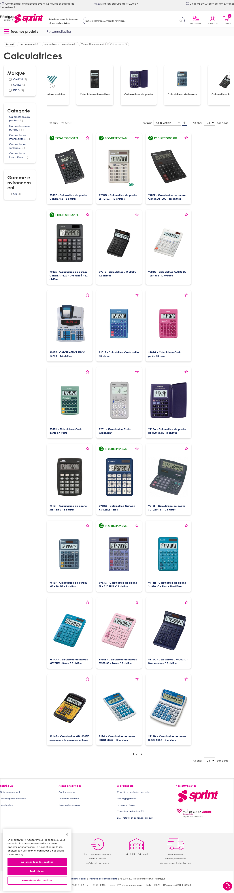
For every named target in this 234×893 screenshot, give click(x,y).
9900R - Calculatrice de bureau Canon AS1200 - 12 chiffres (167, 196)
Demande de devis (68, 798)
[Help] (227, 886)
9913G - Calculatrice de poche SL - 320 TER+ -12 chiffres (118, 584)
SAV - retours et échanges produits (135, 817)
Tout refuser (37, 871)
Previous (52, 86)
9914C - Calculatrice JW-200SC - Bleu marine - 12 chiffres (168, 661)
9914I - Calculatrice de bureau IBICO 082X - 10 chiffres (117, 738)
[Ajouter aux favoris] (87, 139)
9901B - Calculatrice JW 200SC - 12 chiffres (118, 273)
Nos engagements (127, 798)
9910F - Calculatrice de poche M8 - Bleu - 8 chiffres (68, 507)
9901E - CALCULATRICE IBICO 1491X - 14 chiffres (67, 354)
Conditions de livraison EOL (131, 811)
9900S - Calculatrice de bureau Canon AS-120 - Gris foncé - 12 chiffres (69, 275)
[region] (37, 860)
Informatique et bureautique (59, 44)
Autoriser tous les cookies (37, 862)
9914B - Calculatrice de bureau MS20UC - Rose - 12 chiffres (118, 661)
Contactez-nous (67, 792)
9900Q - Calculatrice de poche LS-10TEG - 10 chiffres (118, 196)
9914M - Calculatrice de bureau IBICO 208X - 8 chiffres (167, 738)
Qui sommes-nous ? (10, 792)
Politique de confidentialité (103, 878)
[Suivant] (142, 754)
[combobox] (134, 20)
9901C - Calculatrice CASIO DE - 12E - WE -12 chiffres (168, 273)
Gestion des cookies (69, 805)
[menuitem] (21, 31)
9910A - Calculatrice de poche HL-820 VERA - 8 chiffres (167, 430)
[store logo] (21, 19)
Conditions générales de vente (133, 792)
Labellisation (6, 805)
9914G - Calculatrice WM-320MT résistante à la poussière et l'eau (69, 738)
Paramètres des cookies (37, 880)
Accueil (10, 44)
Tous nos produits (28, 44)
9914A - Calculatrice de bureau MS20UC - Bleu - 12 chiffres (69, 661)
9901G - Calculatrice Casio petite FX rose (164, 354)
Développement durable (13, 798)
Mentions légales (77, 878)
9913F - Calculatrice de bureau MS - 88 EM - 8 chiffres (68, 584)
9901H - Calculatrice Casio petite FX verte (66, 430)
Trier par (147, 122)
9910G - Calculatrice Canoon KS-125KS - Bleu (117, 507)
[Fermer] (67, 834)
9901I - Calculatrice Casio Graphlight (115, 430)
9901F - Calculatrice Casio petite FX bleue (119, 354)
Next (224, 86)
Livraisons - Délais (126, 805)
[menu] (117, 31)
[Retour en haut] (227, 876)
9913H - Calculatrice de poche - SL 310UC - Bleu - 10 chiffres (168, 584)
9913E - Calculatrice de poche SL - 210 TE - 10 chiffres (167, 507)
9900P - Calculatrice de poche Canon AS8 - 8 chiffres (68, 196)
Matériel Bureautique (92, 44)
